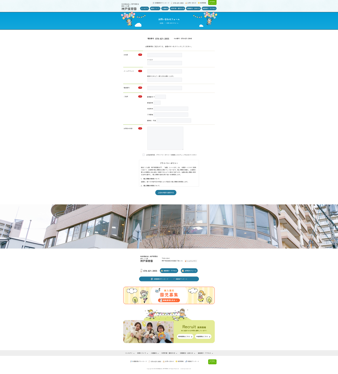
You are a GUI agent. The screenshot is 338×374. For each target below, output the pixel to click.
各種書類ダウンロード (162, 3)
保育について (155, 8)
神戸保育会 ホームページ (212, 2)
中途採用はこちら (202, 336)
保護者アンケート (181, 279)
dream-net (188, 368)
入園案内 (165, 8)
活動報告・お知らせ (193, 8)
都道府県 (150, 103)
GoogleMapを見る (191, 261)
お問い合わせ (191, 3)
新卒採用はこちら (205, 6)
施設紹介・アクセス (209, 8)
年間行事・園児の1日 (177, 8)
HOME (161, 23)
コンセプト (144, 8)
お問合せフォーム (190, 271)
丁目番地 (150, 114)
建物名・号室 (151, 120)
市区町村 (150, 109)
